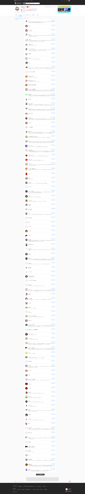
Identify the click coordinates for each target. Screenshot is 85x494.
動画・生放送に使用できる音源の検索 (28, 486)
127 (35, 8)
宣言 (34, 486)
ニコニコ (19, 3)
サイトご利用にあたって (39, 486)
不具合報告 (23, 489)
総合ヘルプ (14, 489)
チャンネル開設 (34, 489)
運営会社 (45, 486)
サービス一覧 (14, 486)
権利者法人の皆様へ (28, 489)
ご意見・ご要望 (19, 489)
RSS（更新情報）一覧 (19, 486)
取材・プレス (41, 489)
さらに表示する (40, 474)
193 (31, 8)
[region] (19, 19)
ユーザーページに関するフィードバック (21, 481)
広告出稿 (38, 489)
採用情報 (46, 489)
